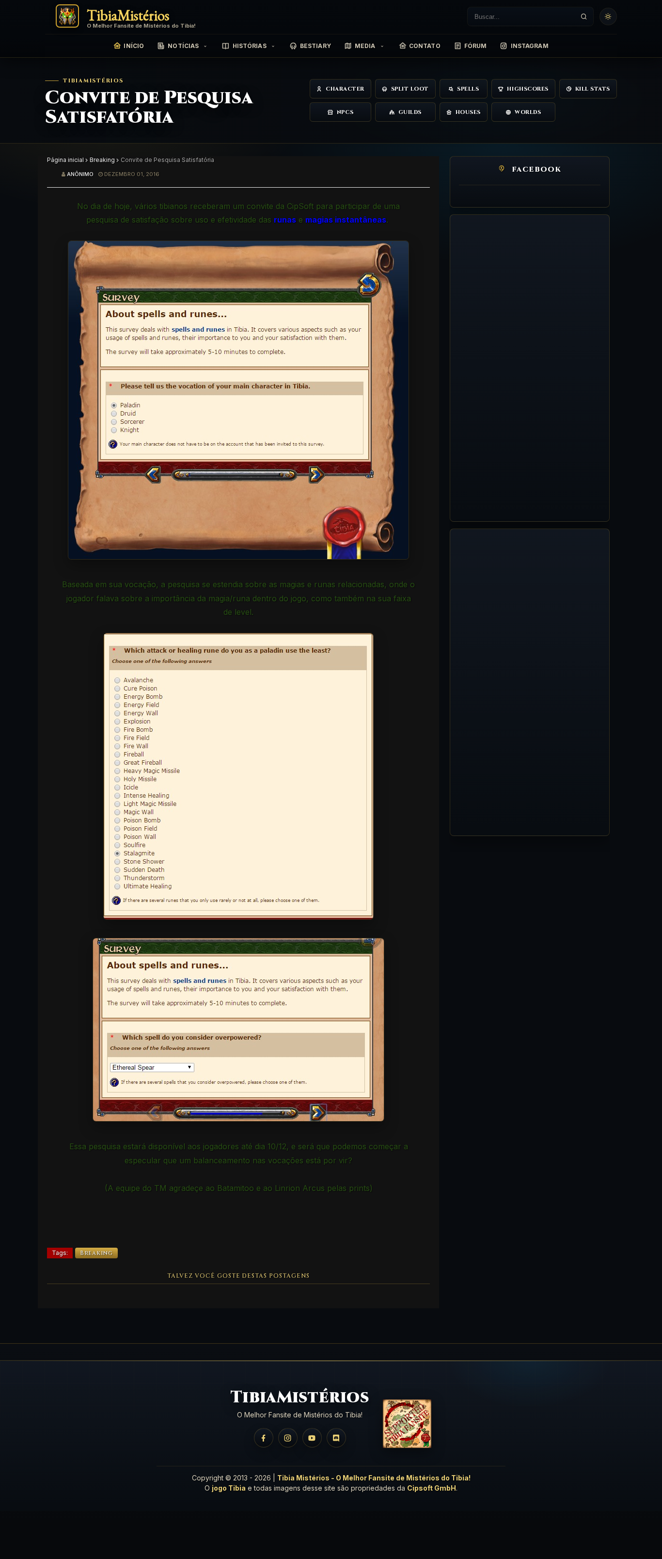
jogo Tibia (229, 1488)
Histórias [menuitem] (250, 45)
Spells (468, 89)
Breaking (102, 159)
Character (345, 89)
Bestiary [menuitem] (315, 45)
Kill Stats (593, 89)
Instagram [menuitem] (530, 45)
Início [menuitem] (134, 45)
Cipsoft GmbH (431, 1488)
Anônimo (80, 174)
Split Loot (410, 89)
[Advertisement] (529, 368)
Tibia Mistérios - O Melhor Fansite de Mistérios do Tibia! (374, 1478)
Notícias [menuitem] (183, 45)
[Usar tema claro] (608, 16)
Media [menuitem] (365, 45)
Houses (468, 112)
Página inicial (65, 159)
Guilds (410, 112)
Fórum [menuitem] (475, 45)
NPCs (345, 112)
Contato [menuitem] (425, 45)
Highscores (528, 89)
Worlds (528, 112)
